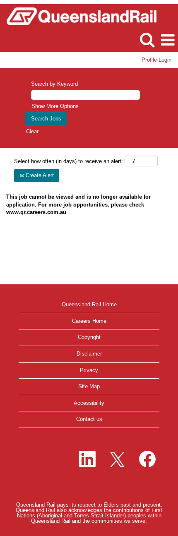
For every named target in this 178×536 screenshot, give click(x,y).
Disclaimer (89, 354)
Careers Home (89, 321)
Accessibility (89, 403)
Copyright (89, 337)
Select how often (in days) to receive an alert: (68, 161)
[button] (167, 40)
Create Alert (39, 175)
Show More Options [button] (55, 106)
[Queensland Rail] (78, 15)
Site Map (89, 386)
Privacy (89, 370)
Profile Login (156, 60)
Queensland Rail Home (89, 304)
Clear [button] (32, 131)
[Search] (147, 39)
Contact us (89, 419)
